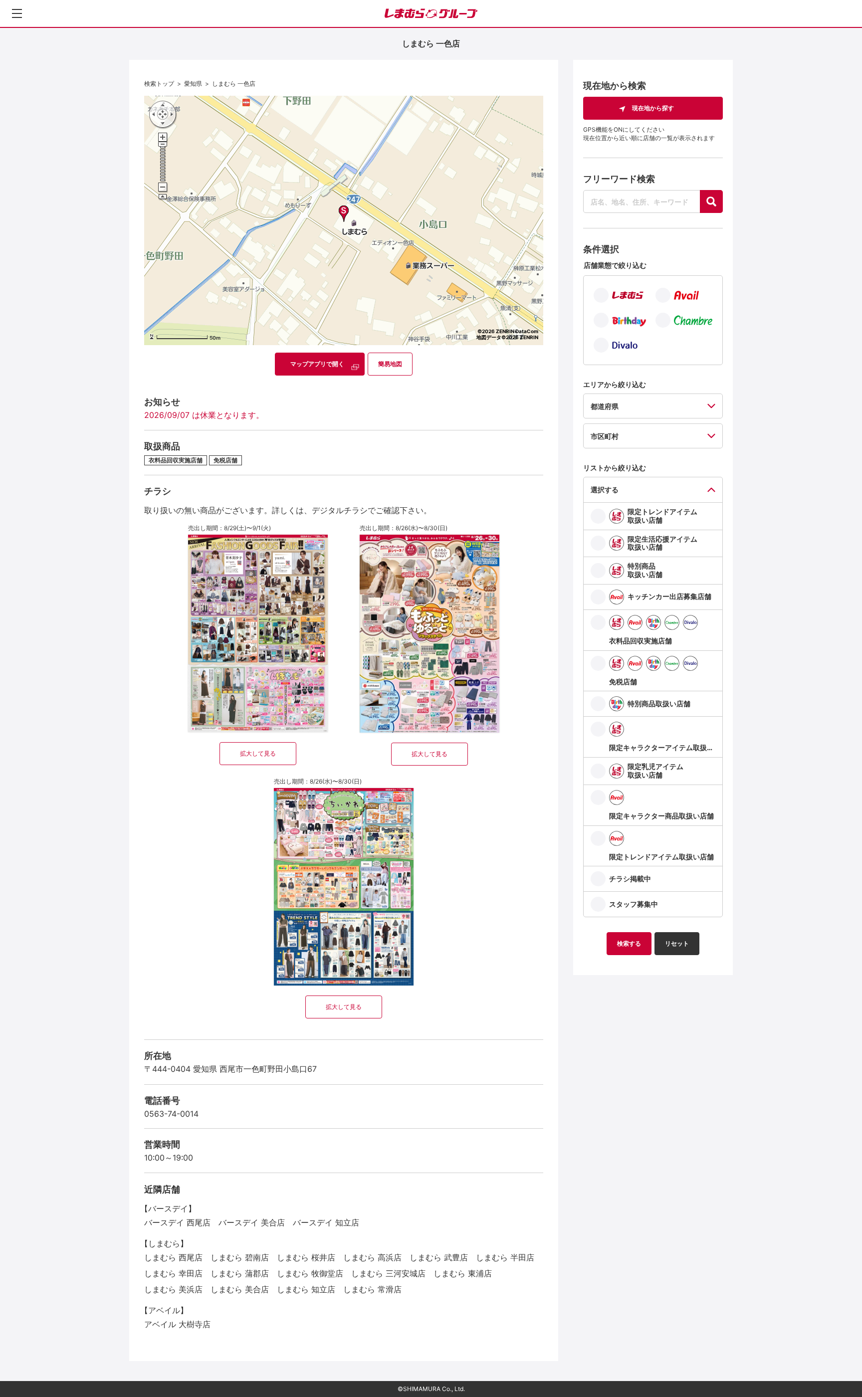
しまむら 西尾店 (173, 1257)
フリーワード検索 (619, 179)
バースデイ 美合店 (251, 1222)
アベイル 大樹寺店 (177, 1324)
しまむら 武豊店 (439, 1257)
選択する (605, 489)
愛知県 (193, 83)
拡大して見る (258, 753)
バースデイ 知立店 (326, 1222)
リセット (677, 943)
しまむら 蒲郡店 (240, 1273)
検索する (629, 943)
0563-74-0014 (171, 1114)
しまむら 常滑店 (372, 1289)
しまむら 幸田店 (173, 1273)
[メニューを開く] (17, 13)
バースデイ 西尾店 (177, 1222)
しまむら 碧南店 (240, 1257)
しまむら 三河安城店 (388, 1273)
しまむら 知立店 (306, 1289)
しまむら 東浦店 (462, 1273)
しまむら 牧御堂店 (310, 1273)
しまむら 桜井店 (306, 1257)
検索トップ (159, 83)
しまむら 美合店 (240, 1289)
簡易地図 (390, 364)
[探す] (711, 201)
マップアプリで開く (317, 364)
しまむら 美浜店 (173, 1289)
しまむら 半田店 (505, 1257)
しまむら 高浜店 (372, 1257)
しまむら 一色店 (233, 83)
